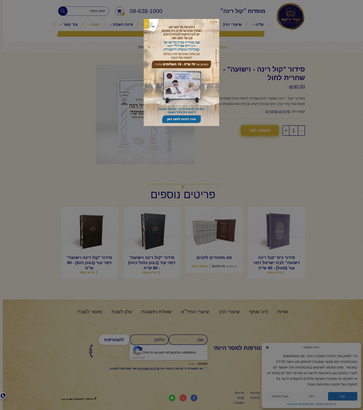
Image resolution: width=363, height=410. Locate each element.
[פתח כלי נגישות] (3, 396)
